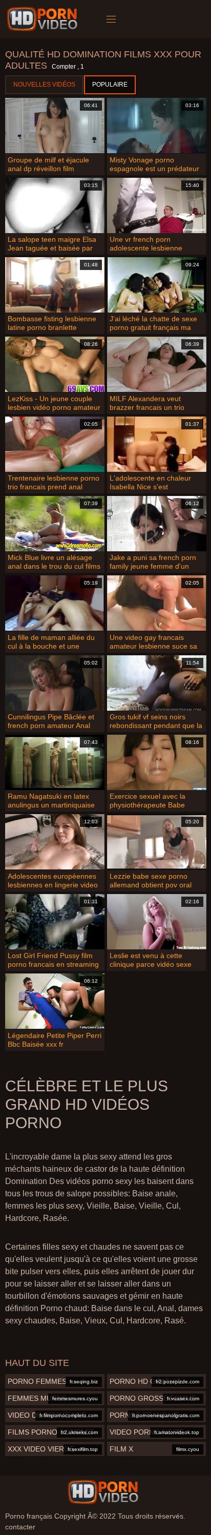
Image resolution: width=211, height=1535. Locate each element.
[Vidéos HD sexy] (103, 1492)
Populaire (110, 84)
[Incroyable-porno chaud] (43, 19)
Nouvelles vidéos (44, 84)
